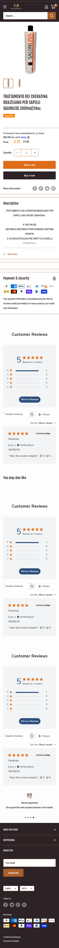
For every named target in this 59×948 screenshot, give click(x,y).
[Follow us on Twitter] (12, 904)
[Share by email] (53, 188)
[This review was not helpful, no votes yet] (47, 456)
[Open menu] (5, 6)
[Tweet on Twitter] (47, 188)
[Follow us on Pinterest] (24, 904)
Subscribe (13, 873)
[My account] (46, 7)
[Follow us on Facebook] (5, 904)
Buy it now (29, 175)
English (8, 888)
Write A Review (30, 399)
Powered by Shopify (11, 941)
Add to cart (29, 165)
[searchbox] (16, 414)
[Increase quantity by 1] (34, 152)
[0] (53, 7)
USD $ (24, 888)
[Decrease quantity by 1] (17, 152)
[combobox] (43, 423)
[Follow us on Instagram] (18, 904)
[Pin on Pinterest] (41, 188)
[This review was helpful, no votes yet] (41, 456)
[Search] (52, 15)
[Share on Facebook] (34, 188)
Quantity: (7, 152)
